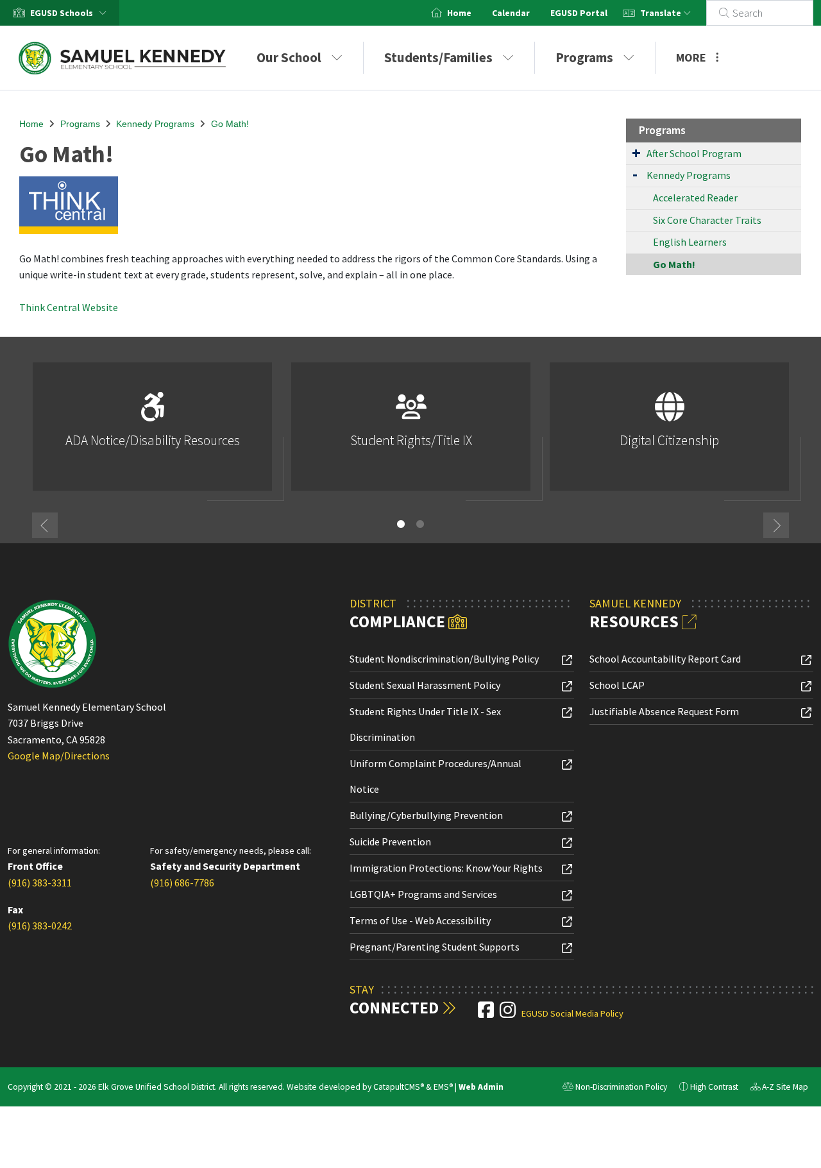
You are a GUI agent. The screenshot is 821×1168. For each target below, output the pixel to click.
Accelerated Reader (695, 197)
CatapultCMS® (398, 1086)
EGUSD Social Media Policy (572, 1013)
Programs (584, 57)
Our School (289, 57)
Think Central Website (68, 307)
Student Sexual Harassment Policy (425, 685)
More (691, 57)
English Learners (690, 241)
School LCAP (617, 685)
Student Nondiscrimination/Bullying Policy (444, 658)
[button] (71, 13)
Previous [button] (45, 525)
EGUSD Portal (578, 13)
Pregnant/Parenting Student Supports (435, 946)
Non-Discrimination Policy (615, 1088)
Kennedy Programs (155, 124)
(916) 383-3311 (40, 882)
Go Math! (230, 124)
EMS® (443, 1086)
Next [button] (776, 525)
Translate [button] (661, 13)
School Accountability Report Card (665, 658)
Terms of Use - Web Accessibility (420, 920)
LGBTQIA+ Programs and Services (423, 894)
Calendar (511, 13)
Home (459, 13)
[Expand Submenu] (636, 152)
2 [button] (420, 524)
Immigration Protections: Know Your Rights (446, 867)
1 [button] (400, 524)
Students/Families (438, 57)
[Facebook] (487, 1013)
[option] (152, 432)
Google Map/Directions (59, 755)
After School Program (694, 153)
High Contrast (714, 1086)
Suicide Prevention (390, 841)
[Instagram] (509, 1013)
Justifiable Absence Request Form (664, 711)
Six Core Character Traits (707, 220)
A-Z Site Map (779, 1088)
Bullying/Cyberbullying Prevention (426, 815)
